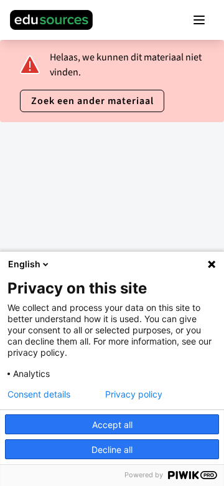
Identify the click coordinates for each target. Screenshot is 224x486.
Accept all (112, 424)
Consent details (38, 394)
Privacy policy (133, 394)
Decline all (112, 449)
